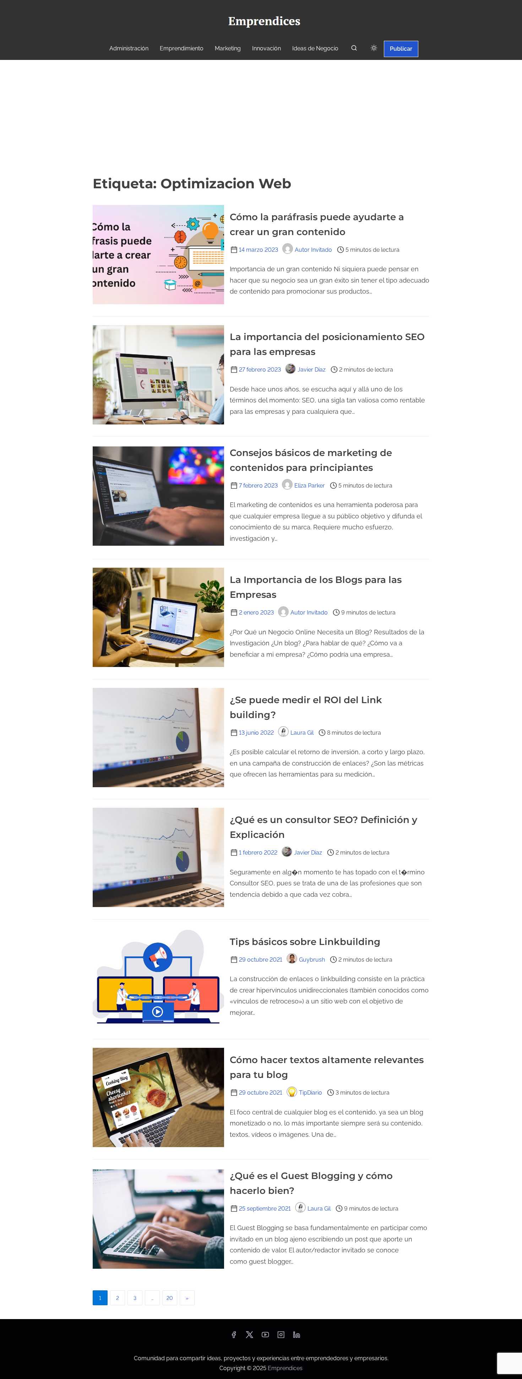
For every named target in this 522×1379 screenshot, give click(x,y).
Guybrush (312, 959)
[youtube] (265, 1337)
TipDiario (310, 1092)
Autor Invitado (313, 249)
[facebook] (233, 1337)
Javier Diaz (312, 369)
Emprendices (285, 1368)
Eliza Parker (309, 485)
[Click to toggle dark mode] (374, 48)
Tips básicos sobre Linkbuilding (305, 941)
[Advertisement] (261, 116)
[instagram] (280, 1337)
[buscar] (354, 49)
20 (170, 1298)
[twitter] (249, 1337)
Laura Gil (302, 732)
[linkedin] (296, 1337)
